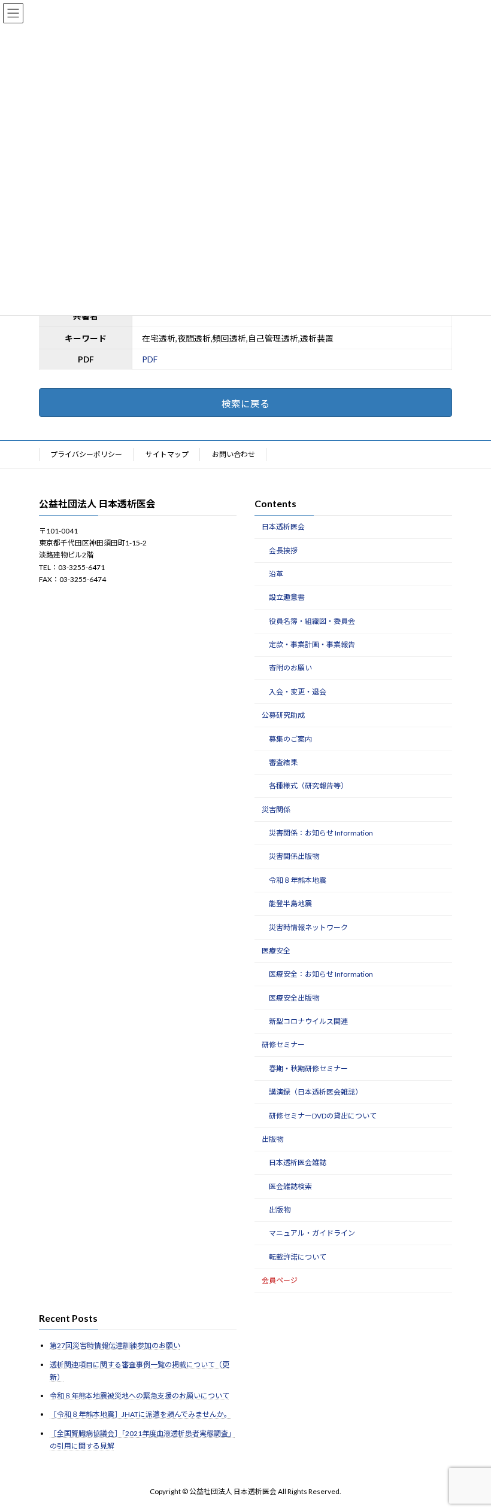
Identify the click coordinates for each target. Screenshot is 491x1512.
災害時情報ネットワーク (308, 927)
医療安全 (276, 950)
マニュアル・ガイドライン (312, 1233)
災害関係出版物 (294, 856)
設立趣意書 (287, 597)
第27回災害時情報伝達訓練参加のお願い (115, 1346)
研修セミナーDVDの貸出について (323, 1115)
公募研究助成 (283, 715)
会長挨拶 (283, 550)
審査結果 (283, 762)
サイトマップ (167, 454)
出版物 (272, 1139)
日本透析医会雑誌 (297, 1163)
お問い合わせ (233, 454)
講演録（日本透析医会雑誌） (315, 1091)
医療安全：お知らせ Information (321, 974)
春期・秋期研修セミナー (308, 1068)
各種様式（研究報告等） (308, 786)
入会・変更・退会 (297, 691)
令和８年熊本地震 (297, 880)
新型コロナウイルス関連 (308, 1021)
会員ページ (280, 1280)
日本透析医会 (283, 526)
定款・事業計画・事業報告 (312, 644)
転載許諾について (297, 1256)
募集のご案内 (290, 738)
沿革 (276, 573)
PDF (149, 359)
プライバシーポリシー (86, 454)
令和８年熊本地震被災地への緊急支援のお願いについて (139, 1396)
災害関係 (276, 809)
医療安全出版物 (294, 997)
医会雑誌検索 (290, 1186)
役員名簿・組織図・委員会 (312, 621)
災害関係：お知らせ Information (321, 832)
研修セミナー (283, 1045)
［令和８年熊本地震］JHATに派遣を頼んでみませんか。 (140, 1414)
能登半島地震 (290, 903)
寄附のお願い (290, 668)
